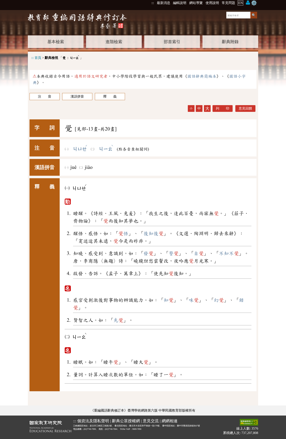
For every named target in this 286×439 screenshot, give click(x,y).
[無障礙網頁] (249, 422)
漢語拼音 (77, 96)
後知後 (153, 233)
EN (240, 3)
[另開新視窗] (50, 427)
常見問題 (228, 3)
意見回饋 (245, 108)
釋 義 (110, 96)
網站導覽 (196, 3)
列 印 (222, 108)
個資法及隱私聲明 (93, 421)
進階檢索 (114, 41)
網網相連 (170, 421)
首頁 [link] (38, 57)
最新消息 (163, 3)
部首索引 (172, 41)
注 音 (44, 96)
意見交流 (151, 421)
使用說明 (212, 3)
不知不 (229, 253)
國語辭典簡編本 (201, 76)
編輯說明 (179, 3)
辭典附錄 (230, 41)
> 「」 (57, 57)
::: (152, 3)
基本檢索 (55, 41)
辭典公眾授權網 (126, 421)
